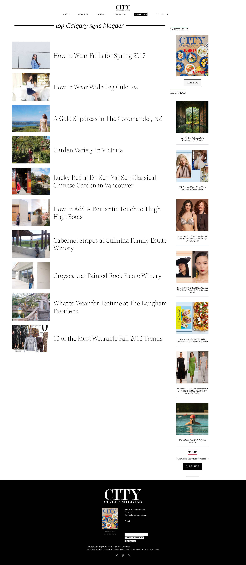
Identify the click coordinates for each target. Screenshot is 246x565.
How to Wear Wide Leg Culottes (95, 87)
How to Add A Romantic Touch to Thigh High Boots (107, 212)
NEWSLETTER (107, 547)
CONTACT (97, 547)
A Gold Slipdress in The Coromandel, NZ (107, 118)
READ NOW (192, 82)
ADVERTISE (126, 547)
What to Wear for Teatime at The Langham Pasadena (110, 307)
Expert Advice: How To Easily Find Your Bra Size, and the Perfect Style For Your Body (192, 238)
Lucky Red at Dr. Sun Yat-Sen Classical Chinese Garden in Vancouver (104, 181)
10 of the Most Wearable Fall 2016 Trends (108, 338)
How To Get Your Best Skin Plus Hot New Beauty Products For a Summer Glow (192, 290)
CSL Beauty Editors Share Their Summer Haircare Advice (192, 188)
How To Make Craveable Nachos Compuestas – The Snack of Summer (192, 340)
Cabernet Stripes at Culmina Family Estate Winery (110, 244)
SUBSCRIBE (192, 466)
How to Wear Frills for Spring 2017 (99, 55)
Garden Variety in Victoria (88, 150)
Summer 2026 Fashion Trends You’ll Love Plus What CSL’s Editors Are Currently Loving (192, 391)
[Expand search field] (168, 14)
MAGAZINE (141, 14)
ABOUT (89, 547)
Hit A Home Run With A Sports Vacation (192, 441)
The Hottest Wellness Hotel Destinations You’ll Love (192, 139)
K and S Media (154, 549)
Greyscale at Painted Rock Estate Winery (107, 275)
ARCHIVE (117, 547)
